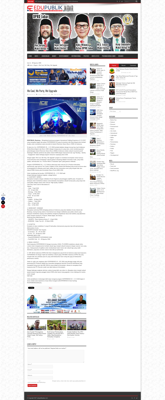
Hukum (112, 128)
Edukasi (112, 122)
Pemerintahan (114, 142)
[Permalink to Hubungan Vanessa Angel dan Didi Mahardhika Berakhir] (112, 87)
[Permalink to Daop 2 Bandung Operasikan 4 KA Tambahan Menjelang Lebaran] (93, 143)
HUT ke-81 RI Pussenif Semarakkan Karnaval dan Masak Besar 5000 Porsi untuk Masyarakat (126, 91)
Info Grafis (113, 131)
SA (34, 94)
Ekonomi (112, 124)
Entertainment (64, 56)
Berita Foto (95, 56)
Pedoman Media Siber (108, 56)
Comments (133, 65)
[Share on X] (3, 202)
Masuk (112, 164)
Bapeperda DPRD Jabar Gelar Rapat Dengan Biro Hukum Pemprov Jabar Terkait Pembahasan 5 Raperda (97, 129)
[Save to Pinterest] (3, 206)
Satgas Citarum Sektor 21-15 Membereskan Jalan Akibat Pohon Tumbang (97, 192)
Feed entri (113, 166)
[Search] (136, 1)
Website (30, 375)
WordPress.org (114, 170)
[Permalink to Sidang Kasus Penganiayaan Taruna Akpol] (112, 102)
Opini (111, 139)
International (76, 56)
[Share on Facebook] (3, 199)
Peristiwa (112, 144)
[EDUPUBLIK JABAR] (50, 10)
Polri (111, 150)
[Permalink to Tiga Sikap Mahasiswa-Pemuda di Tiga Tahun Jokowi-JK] (112, 80)
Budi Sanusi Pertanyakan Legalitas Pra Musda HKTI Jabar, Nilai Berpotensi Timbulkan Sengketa (55, 334)
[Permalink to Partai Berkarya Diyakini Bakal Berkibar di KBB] (112, 73)
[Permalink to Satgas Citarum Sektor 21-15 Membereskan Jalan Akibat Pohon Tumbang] (93, 192)
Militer (112, 137)
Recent (123, 65)
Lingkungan (45, 56)
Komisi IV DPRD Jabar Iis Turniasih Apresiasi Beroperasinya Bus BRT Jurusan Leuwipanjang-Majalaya (97, 74)
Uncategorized (114, 155)
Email (29, 370)
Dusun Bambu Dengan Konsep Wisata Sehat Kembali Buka (97, 153)
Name (29, 364)
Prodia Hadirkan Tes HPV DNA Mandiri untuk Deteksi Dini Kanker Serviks (75, 333)
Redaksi (120, 56)
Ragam (36, 65)
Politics (86, 56)
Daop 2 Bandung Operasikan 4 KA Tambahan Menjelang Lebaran (97, 142)
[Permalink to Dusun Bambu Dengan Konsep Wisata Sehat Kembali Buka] (93, 154)
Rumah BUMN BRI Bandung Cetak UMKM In (47, 1)
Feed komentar (114, 168)
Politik (112, 148)
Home (30, 56)
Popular (114, 65)
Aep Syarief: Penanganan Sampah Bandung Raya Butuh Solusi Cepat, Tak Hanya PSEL (36, 334)
